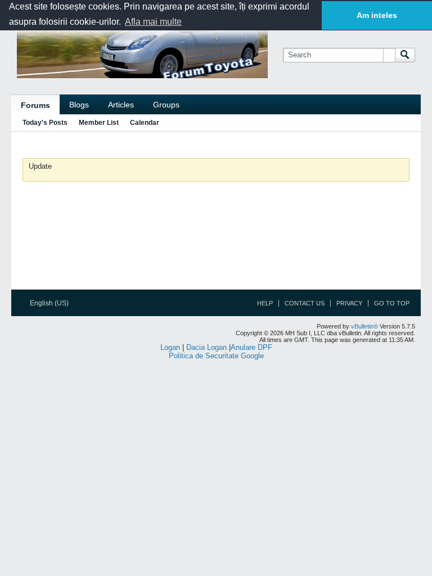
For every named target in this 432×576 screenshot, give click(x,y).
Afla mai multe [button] (153, 21)
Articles (121, 104)
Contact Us (305, 303)
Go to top (392, 303)
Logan (170, 347)
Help (265, 303)
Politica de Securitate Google (216, 356)
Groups (166, 104)
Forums (35, 105)
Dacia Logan (206, 347)
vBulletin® (364, 326)
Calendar (144, 123)
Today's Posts (45, 123)
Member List (99, 123)
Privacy (349, 303)
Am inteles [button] (377, 15)
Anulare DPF (251, 347)
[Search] (405, 55)
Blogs (79, 104)
